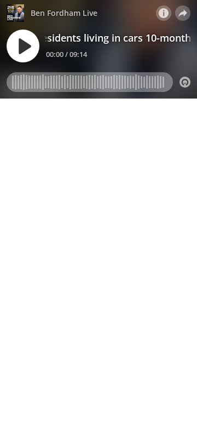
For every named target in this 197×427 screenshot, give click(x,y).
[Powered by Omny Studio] (184, 82)
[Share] (182, 13)
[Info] (163, 13)
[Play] (23, 46)
